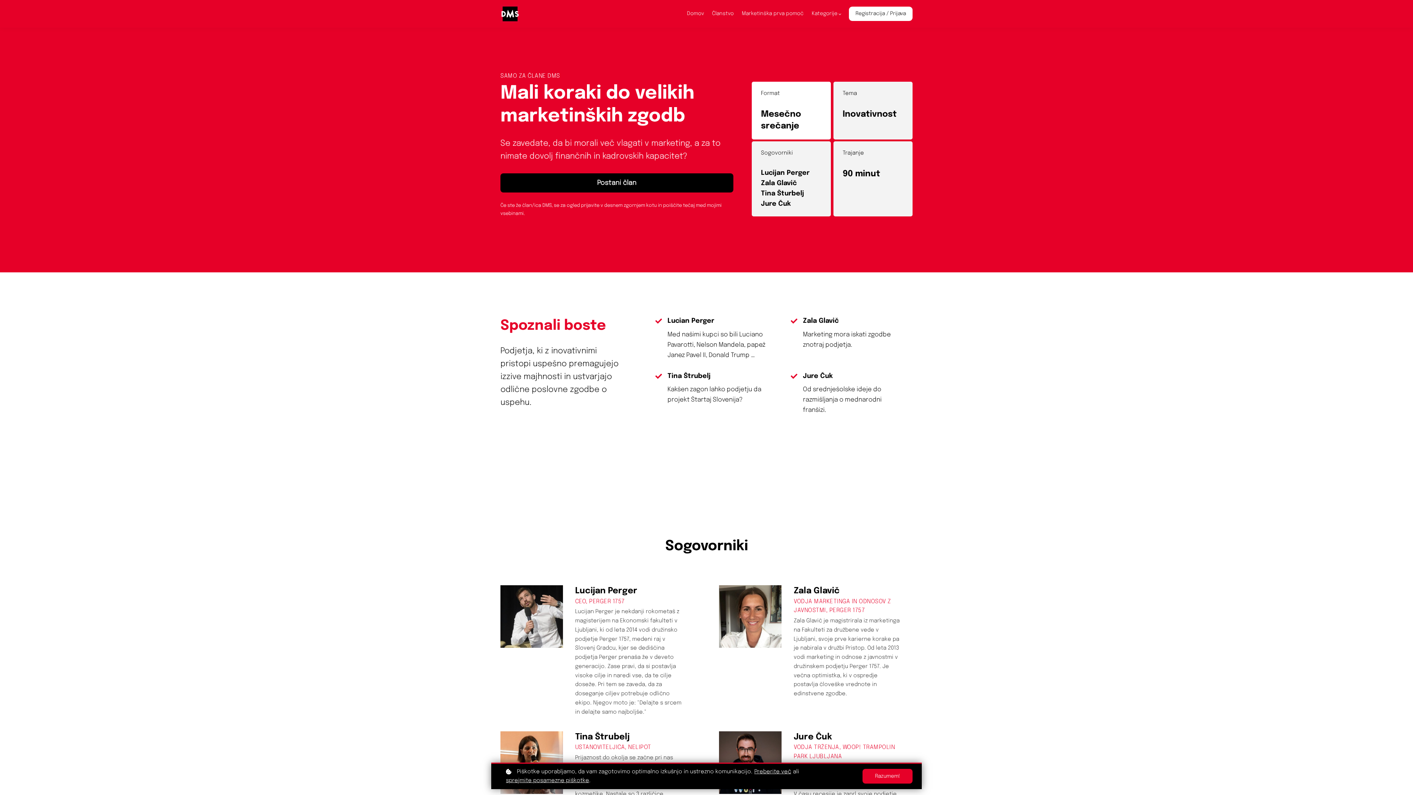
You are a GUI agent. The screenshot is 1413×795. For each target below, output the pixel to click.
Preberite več (772, 772)
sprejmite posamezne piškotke (547, 781)
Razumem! (887, 776)
